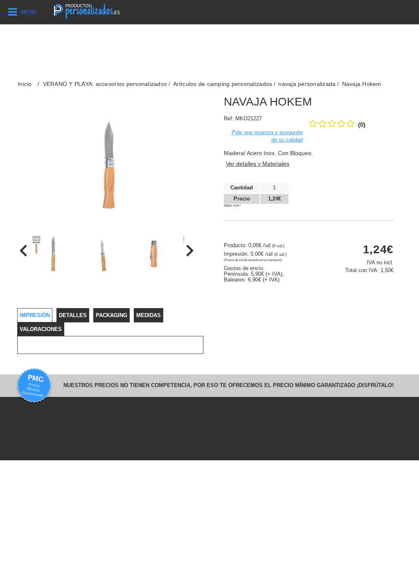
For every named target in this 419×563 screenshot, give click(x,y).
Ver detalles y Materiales (257, 163)
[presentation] (23, 251)
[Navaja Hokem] (52, 255)
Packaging (111, 315)
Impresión (35, 315)
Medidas (148, 315)
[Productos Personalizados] (86, 10)
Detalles (73, 315)
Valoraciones (41, 329)
